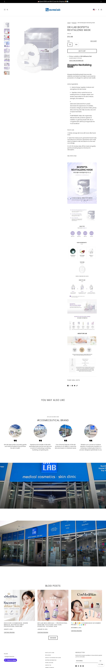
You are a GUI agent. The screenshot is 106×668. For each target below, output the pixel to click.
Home (68, 22)
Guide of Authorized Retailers (53, 657)
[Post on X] (70, 385)
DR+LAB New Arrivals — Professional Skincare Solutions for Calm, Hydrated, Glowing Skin (52, 624)
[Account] (98, 9)
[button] (77, 386)
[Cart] (101, 9)
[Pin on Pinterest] (72, 386)
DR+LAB (69, 33)
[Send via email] (75, 386)
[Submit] (100, 661)
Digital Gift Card (49, 652)
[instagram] (78, 666)
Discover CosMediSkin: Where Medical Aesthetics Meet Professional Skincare (16, 624)
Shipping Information (50, 660)
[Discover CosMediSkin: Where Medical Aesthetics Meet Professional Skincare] (19, 605)
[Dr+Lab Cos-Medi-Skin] (53, 10)
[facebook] (76, 666)
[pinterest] (81, 666)
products (74, 22)
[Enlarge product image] (38, 48)
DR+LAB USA (48, 655)
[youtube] (83, 666)
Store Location (49, 662)
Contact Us (48, 665)
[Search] (7, 9)
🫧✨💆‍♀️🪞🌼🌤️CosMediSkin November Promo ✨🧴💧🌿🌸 (86, 624)
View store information (76, 60)
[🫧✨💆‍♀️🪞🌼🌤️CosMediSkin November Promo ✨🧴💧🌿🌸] (86, 605)
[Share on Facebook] (68, 386)
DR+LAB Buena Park (86, 56)
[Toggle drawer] (4, 9)
